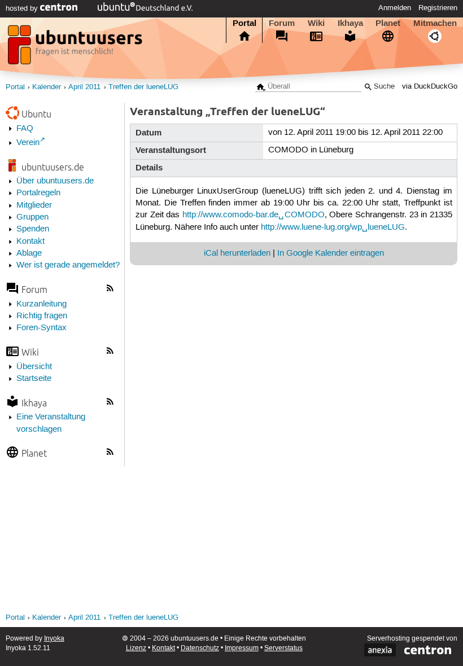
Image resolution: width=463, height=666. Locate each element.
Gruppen (32, 217)
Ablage (29, 253)
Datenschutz (200, 648)
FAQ (24, 129)
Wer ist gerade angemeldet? (68, 265)
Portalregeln (38, 193)
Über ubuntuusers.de (55, 181)
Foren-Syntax (41, 328)
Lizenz (136, 648)
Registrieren (437, 7)
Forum (282, 23)
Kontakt (30, 241)
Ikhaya (350, 23)
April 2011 (84, 87)
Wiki (316, 23)
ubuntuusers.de (52, 166)
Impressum (242, 648)
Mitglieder (34, 205)
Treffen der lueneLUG (143, 87)
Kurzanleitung (41, 304)
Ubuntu (36, 113)
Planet (387, 23)
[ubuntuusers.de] (76, 48)
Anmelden (394, 7)
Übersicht (34, 367)
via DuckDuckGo (429, 86)
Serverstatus (283, 648)
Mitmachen (435, 23)
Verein (28, 143)
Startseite (33, 379)
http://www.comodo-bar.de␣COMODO (253, 215)
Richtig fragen (41, 316)
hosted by (23, 8)
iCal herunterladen (237, 253)
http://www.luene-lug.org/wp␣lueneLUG (333, 227)
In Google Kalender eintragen (330, 253)
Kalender (46, 87)
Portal (244, 23)
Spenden (32, 229)
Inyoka (54, 638)
